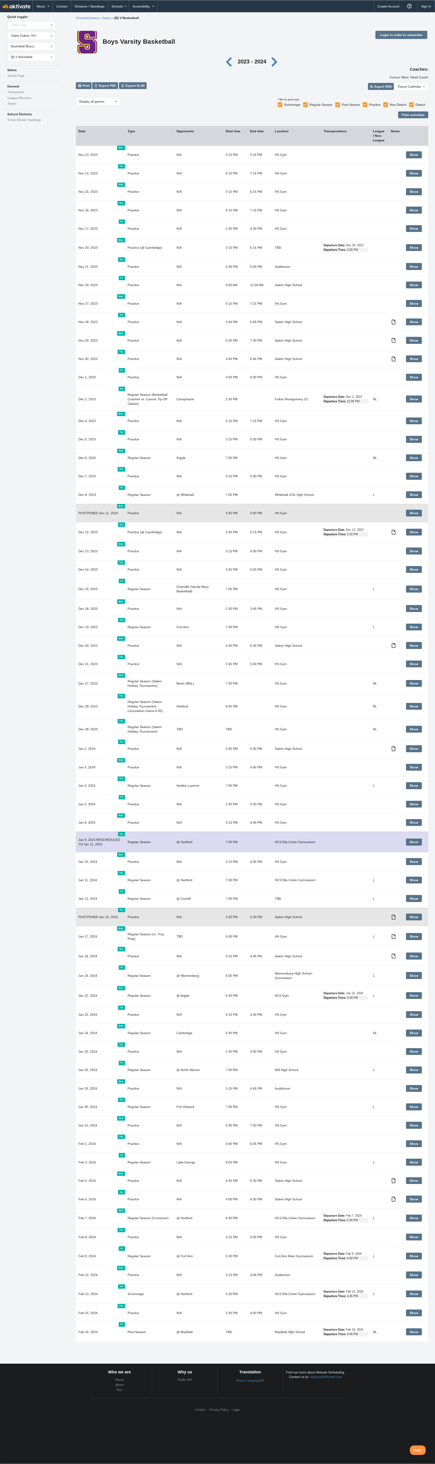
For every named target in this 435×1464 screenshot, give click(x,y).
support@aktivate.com (326, 1377)
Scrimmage (292, 104)
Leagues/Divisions (19, 98)
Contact (62, 6)
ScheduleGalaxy (87, 18)
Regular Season (321, 104)
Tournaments (15, 92)
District (420, 104)
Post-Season (351, 104)
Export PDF (107, 85)
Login (236, 1409)
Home (119, 1380)
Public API (185, 1380)
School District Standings (24, 120)
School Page (15, 75)
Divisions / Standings (89, 6)
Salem (106, 18)
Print (86, 85)
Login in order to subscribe (401, 35)
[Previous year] (230, 61)
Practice (375, 104)
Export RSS (382, 86)
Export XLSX (135, 85)
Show (414, 155)
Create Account (388, 6)
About (119, 1385)
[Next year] (274, 61)
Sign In (426, 6)
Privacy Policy (219, 1409)
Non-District (398, 104)
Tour (119, 1390)
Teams (11, 103)
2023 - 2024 (252, 61)
